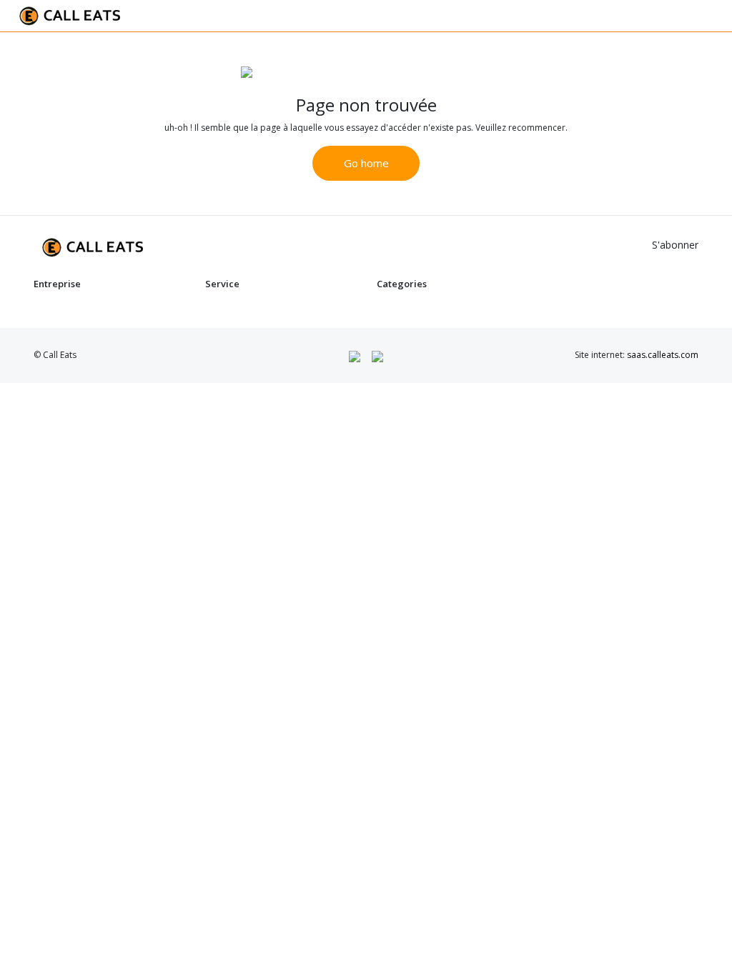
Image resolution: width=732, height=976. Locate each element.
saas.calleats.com (662, 355)
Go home (366, 163)
